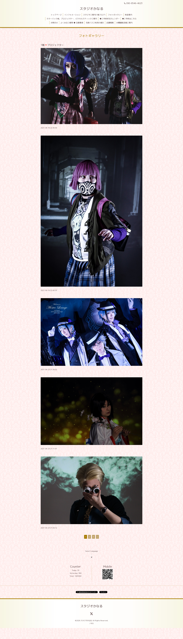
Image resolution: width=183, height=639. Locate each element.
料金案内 (128, 15)
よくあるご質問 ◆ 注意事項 (71, 22)
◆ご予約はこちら (129, 18)
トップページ (56, 15)
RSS (92, 623)
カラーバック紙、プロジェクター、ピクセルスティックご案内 (72, 18)
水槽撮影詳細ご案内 (124, 22)
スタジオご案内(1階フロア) (94, 15)
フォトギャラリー (115, 15)
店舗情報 (110, 22)
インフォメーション (72, 15)
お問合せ (54, 22)
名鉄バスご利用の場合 (95, 22)
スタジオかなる (91, 8)
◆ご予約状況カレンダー (109, 18)
